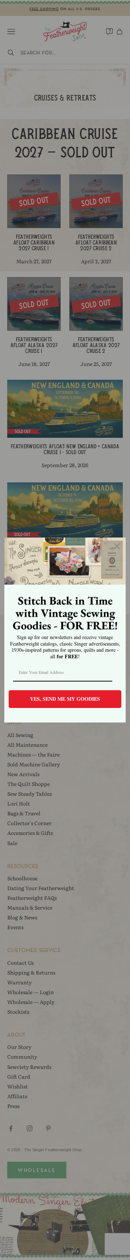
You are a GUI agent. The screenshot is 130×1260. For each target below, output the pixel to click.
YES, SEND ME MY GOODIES (65, 699)
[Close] (117, 546)
